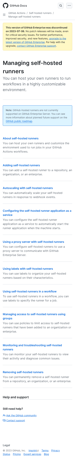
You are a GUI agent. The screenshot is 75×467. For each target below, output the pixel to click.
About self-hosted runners (21, 138)
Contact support (15, 420)
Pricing (17, 454)
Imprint (33, 450)
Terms (45, 450)
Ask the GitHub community (21, 415)
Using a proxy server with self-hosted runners (33, 241)
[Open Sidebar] (4, 15)
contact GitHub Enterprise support (36, 45)
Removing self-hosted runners (23, 372)
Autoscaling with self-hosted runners (28, 188)
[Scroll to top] (67, 459)
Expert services (32, 454)
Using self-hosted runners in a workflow (30, 291)
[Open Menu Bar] (69, 5)
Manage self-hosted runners (24, 16)
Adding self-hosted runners (21, 165)
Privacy (55, 450)
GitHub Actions (16, 12)
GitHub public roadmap (19, 121)
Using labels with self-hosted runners (28, 268)
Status (6, 454)
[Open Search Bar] (60, 5)
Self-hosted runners (40, 12)
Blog (46, 454)
